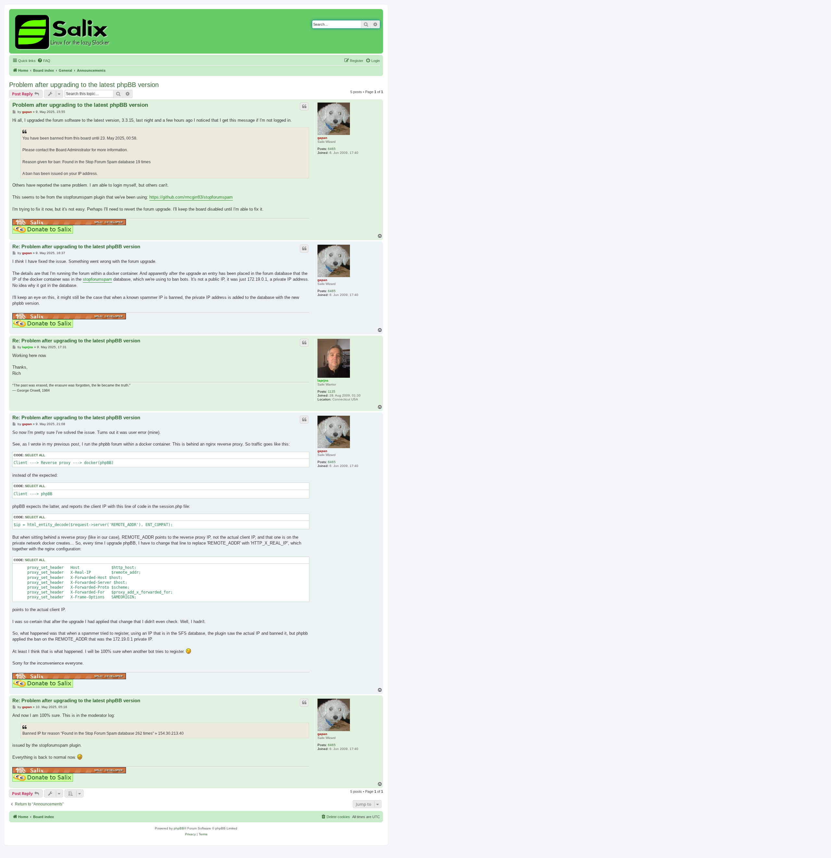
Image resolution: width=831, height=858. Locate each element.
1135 (331, 391)
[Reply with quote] (304, 106)
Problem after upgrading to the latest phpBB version (84, 84)
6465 (332, 149)
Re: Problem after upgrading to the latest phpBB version (76, 246)
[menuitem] (43, 61)
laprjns (323, 380)
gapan (322, 138)
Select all (35, 455)
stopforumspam (97, 279)
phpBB (179, 828)
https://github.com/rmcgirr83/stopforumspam (191, 197)
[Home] (63, 31)
